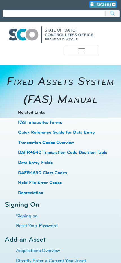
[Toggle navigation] (81, 50)
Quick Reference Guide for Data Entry (56, 132)
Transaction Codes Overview (46, 142)
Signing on (27, 215)
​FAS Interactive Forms (40, 122)
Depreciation (30, 193)
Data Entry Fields (35, 162)
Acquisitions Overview (38, 250)
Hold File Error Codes (40, 182)
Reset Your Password (37, 225)
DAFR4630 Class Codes (42, 173)
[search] (54, 13)
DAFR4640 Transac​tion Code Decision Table (62, 152)
